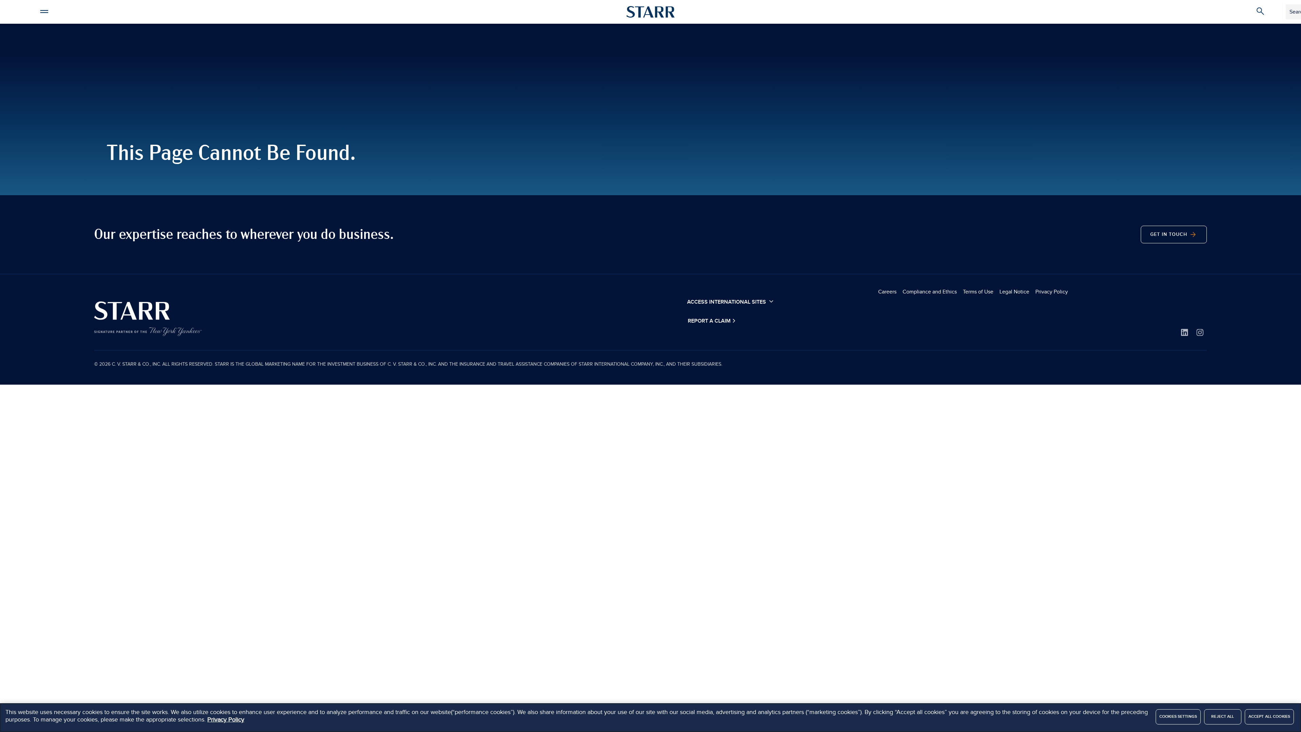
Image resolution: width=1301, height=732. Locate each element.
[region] (650, 717)
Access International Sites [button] (727, 302)
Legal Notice (1014, 291)
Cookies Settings (1178, 716)
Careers (887, 291)
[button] (44, 10)
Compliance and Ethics (930, 291)
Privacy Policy (1051, 291)
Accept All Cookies (1269, 716)
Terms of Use (978, 291)
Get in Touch (1169, 234)
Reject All (1222, 716)
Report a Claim (710, 321)
